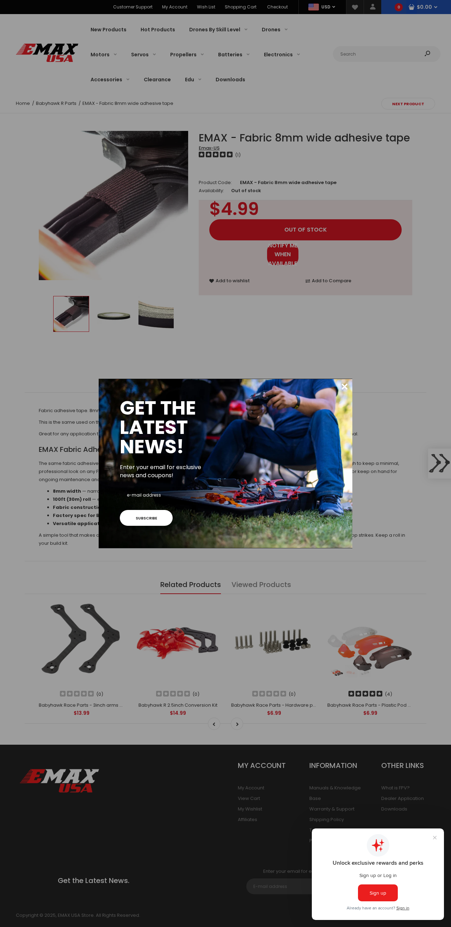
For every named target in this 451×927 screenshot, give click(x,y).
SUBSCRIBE (146, 518)
